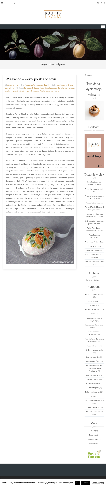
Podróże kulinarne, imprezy (94, 400)
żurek (53, 91)
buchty (36, 88)
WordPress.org (94, 443)
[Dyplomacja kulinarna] (94, 110)
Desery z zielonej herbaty (94, 294)
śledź (22, 91)
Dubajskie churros (94, 246)
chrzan (42, 88)
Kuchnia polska (61, 85)
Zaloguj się (94, 431)
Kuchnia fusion (92, 346)
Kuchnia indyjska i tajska (94, 350)
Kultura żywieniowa (92, 392)
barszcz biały (28, 88)
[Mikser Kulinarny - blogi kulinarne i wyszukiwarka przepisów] (94, 454)
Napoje (93, 396)
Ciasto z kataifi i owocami (94, 203)
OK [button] (77, 483)
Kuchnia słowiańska (93, 384)
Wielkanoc (44, 91)
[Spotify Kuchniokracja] (94, 151)
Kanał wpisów (94, 435)
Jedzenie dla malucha (92, 310)
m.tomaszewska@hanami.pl (12, 3)
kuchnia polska (54, 88)
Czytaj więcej (98, 483)
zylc (57, 91)
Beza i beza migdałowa (94, 250)
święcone (36, 91)
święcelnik (28, 91)
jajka (47, 88)
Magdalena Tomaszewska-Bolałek (37, 85)
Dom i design (93, 301)
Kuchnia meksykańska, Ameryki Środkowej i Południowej (94, 368)
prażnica (16, 91)
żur (49, 91)
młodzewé (9, 91)
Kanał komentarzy (94, 439)
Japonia (93, 305)
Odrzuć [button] (85, 483)
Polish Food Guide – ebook (94, 242)
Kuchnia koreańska (92, 361)
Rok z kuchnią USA (92, 407)
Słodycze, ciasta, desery (94, 411)
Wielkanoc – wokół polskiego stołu (31, 79)
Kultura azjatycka (93, 388)
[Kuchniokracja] (53, 14)
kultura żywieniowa (67, 88)
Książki (92, 314)
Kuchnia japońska (92, 357)
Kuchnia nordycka (92, 375)
